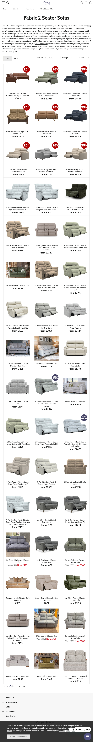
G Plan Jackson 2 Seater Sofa (46, 636)
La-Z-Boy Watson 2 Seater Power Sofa (75, 599)
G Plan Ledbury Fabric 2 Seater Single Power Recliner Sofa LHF (46, 443)
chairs (17, 49)
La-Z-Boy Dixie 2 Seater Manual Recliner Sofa (75, 208)
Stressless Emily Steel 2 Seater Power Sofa (75, 95)
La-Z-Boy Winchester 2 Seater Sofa (17, 561)
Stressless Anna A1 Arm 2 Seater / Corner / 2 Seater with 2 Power (17, 96)
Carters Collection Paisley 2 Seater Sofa (75, 561)
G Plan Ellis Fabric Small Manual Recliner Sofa (46, 327)
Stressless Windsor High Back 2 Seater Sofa (17, 132)
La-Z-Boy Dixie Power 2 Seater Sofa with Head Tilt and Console (46, 247)
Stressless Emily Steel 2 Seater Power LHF (75, 132)
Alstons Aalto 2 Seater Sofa (75, 402)
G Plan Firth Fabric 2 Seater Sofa (18, 403)
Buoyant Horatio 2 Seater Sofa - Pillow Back (17, 599)
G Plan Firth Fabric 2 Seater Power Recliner (75, 327)
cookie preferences (67, 730)
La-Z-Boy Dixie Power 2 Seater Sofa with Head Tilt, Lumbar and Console (18, 638)
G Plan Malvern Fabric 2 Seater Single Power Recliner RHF (17, 483)
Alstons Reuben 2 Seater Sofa (17, 285)
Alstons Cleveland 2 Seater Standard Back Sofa (18, 365)
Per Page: (65, 58)
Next (24, 686)
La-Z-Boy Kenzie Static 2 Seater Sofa (46, 521)
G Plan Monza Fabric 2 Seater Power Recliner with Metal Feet (75, 246)
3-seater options (31, 46)
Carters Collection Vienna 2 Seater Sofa (75, 637)
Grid (82, 58)
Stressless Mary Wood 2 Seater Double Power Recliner (46, 95)
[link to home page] (46, 3)
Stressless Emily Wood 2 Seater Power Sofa (18, 170)
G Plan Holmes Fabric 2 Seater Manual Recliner (17, 246)
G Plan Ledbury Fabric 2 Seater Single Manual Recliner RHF (17, 208)
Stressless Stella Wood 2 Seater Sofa (46, 132)
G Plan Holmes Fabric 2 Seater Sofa (75, 483)
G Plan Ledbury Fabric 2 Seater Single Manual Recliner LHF (46, 208)
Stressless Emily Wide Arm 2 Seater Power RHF (46, 170)
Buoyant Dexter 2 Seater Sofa (17, 676)
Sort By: (40, 58)
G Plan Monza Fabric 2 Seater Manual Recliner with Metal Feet (18, 443)
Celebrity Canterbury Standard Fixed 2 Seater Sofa (75, 677)
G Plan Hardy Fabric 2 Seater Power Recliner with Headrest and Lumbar (75, 444)
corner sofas (50, 49)
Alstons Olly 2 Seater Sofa (46, 676)
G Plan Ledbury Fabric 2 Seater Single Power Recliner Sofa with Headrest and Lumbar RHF (18, 522)
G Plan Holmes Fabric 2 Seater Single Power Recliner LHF (46, 286)
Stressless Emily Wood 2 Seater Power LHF (75, 170)
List (88, 58)
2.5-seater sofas (41, 44)
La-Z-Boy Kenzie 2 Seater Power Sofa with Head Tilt (75, 521)
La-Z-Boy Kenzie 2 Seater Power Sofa (46, 561)
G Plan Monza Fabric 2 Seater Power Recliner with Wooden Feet (75, 287)
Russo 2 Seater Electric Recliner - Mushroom (46, 599)
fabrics (29, 41)
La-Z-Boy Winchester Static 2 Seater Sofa (75, 365)
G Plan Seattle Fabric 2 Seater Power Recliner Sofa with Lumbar (46, 404)
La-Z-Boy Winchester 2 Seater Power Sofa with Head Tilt (17, 327)
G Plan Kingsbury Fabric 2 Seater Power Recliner (46, 483)
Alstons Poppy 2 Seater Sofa (46, 364)
